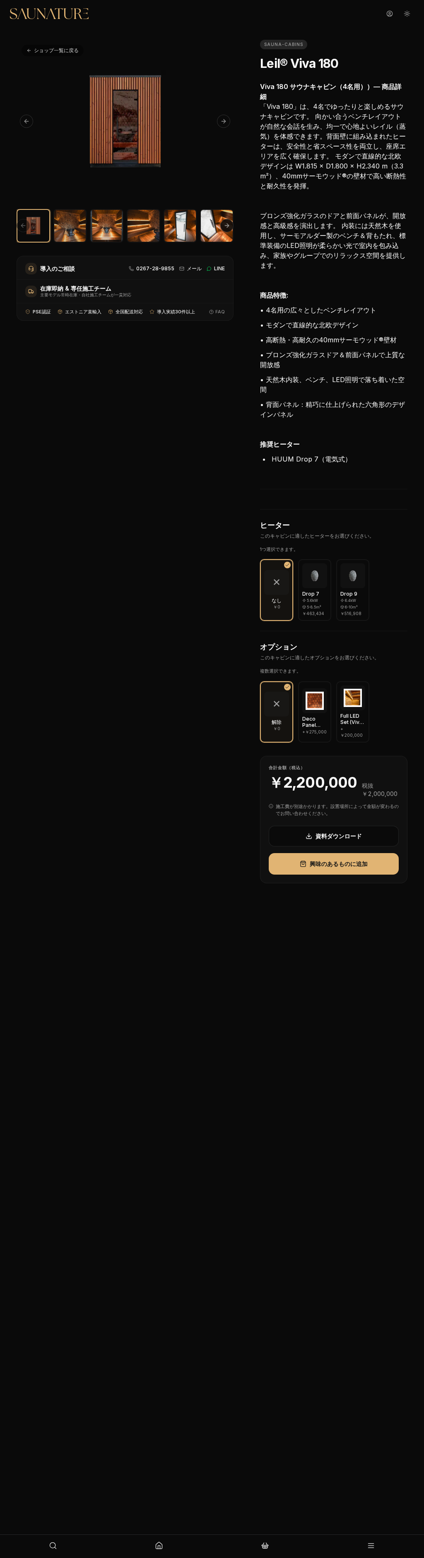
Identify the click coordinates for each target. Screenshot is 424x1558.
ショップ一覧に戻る (56, 50)
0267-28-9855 (155, 268)
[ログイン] (390, 14)
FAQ (220, 312)
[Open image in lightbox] (125, 121)
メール (194, 268)
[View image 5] (180, 226)
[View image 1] (33, 226)
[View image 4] (143, 226)
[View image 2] (70, 226)
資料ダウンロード (339, 835)
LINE (219, 268)
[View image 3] (106, 226)
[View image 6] (217, 226)
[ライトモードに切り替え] (407, 14)
